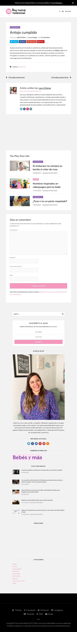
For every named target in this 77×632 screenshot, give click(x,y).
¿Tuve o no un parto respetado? (50, 201)
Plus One (32, 41)
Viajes (14, 583)
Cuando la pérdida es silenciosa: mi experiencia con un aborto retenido (41, 470)
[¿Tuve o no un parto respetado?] (20, 201)
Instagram (58, 610)
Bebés (35, 179)
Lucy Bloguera (57, 3)
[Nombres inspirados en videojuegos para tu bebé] (20, 183)
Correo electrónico (16, 266)
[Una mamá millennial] (16, 11)
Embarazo (15, 27)
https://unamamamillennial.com (30, 91)
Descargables (16, 569)
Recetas (15, 578)
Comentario (14, 230)
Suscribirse (38, 342)
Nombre (13, 257)
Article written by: (35, 88)
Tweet (15, 41)
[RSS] (47, 443)
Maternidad (16, 573)
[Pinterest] (27, 109)
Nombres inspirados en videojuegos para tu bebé (46, 185)
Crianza (14, 566)
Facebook (30, 610)
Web (11, 275)
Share (23, 41)
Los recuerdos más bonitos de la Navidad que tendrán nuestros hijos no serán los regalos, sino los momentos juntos (42, 481)
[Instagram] (62, 11)
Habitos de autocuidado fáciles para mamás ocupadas (37, 500)
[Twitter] (21, 109)
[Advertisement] (38, 134)
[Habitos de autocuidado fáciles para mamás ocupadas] (15, 503)
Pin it (41, 41)
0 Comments (45, 37)
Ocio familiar (16, 576)
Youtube (30, 614)
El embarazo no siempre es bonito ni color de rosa (47, 167)
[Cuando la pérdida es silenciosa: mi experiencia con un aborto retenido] (15, 473)
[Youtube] (43, 443)
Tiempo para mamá (18, 581)
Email (50, 614)
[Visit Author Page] (13, 90)
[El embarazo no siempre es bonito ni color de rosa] (20, 166)
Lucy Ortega (32, 37)
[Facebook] (24, 109)
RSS (41, 614)
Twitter (18, 610)
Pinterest (44, 610)
